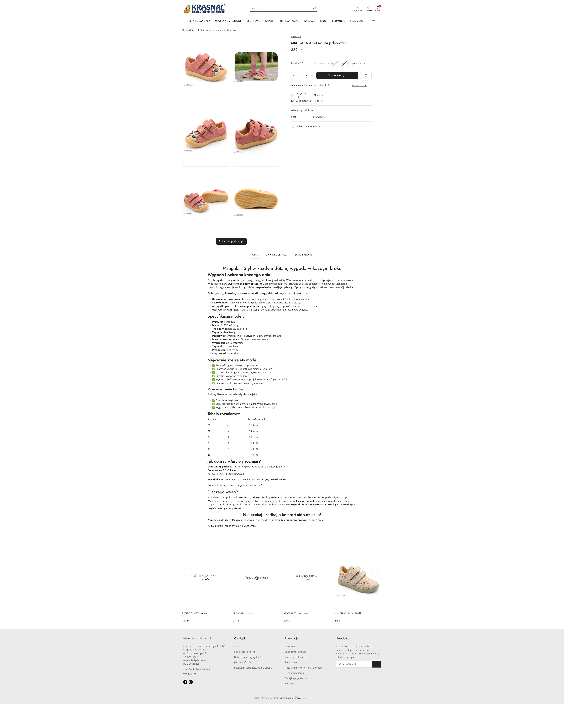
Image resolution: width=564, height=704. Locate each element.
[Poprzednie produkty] (188, 572)
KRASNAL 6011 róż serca (296, 613)
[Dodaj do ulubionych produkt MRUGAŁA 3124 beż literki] (378, 549)
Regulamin (291, 662)
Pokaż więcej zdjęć (231, 241)
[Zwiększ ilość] (306, 75)
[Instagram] (191, 682)
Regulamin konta (294, 673)
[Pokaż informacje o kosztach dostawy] (321, 101)
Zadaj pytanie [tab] (303, 254)
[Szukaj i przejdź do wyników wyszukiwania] (315, 8)
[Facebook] (185, 682)
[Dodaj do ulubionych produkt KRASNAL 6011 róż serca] (327, 549)
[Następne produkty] (375, 572)
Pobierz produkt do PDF (308, 126)
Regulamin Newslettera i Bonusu (303, 667)
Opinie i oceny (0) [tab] (276, 254)
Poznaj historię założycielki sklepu (253, 667)
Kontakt (289, 683)
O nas (237, 646)
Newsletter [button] (342, 638)
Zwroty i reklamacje (296, 657)
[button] (373, 21)
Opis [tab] (255, 254)
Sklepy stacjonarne (244, 651)
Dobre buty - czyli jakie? (247, 657)
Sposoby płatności (295, 651)
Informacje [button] (292, 638)
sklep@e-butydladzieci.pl (196, 669)
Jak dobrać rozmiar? (245, 662)
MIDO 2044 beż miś (243, 613)
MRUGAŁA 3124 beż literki (348, 613)
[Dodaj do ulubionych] (366, 75)
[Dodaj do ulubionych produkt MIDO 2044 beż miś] (277, 549)
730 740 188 (189, 674)
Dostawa (290, 646)
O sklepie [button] (240, 638)
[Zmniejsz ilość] (293, 75)
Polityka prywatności (296, 678)
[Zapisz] (376, 664)
